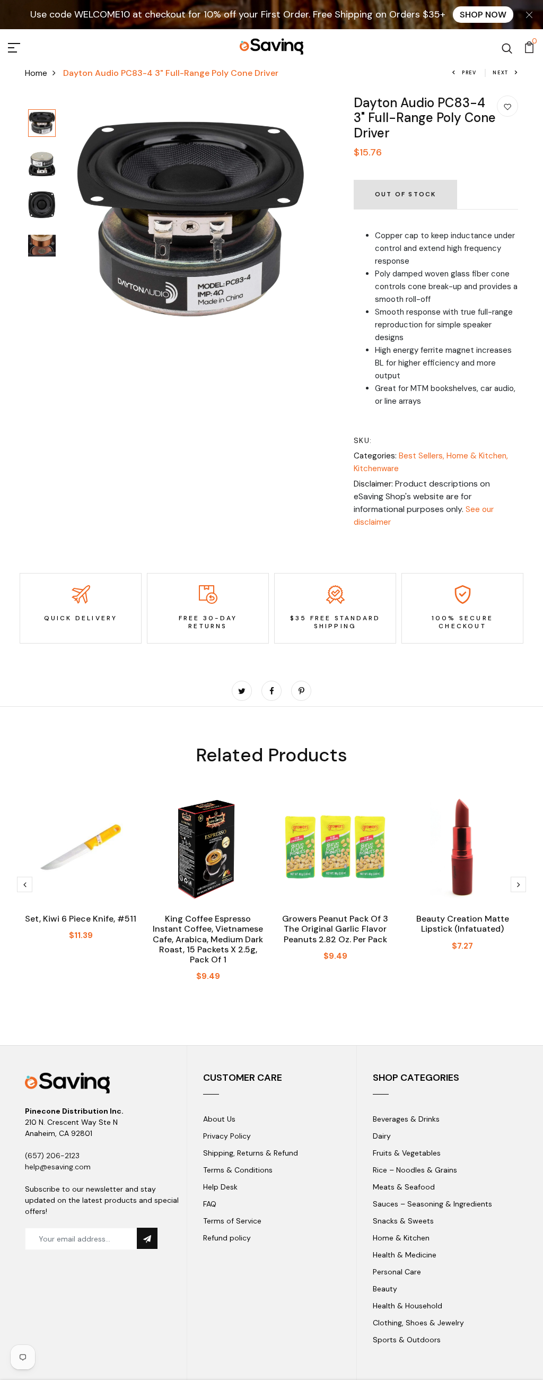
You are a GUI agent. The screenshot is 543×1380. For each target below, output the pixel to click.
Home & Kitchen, (477, 455)
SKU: (363, 440)
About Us (219, 1119)
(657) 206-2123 (52, 1155)
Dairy (382, 1136)
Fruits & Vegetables (407, 1153)
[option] (42, 123)
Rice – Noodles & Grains (415, 1170)
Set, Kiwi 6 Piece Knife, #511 (80, 918)
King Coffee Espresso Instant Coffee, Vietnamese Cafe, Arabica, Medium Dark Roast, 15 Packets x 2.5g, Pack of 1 (208, 939)
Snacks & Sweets (403, 1221)
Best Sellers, (422, 455)
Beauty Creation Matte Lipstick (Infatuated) (462, 923)
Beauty (385, 1289)
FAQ (209, 1204)
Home (36, 73)
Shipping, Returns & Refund (250, 1153)
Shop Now (483, 14)
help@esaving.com (58, 1166)
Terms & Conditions (238, 1170)
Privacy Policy (227, 1136)
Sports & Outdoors (407, 1339)
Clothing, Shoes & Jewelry (418, 1322)
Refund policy (227, 1238)
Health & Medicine (404, 1255)
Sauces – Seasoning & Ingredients (432, 1204)
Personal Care (397, 1272)
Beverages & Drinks (406, 1119)
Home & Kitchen (401, 1238)
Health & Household (407, 1305)
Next (501, 73)
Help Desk (220, 1187)
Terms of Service (232, 1221)
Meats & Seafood (404, 1187)
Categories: (375, 455)
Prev (469, 73)
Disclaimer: (373, 484)
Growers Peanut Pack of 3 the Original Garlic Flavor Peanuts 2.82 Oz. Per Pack (335, 928)
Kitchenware (376, 468)
